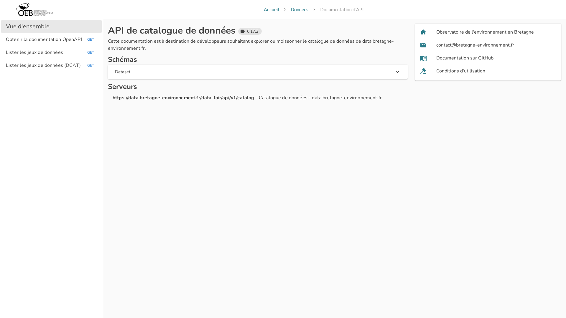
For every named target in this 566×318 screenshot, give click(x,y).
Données (299, 9)
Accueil (271, 9)
